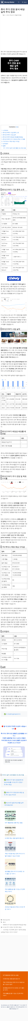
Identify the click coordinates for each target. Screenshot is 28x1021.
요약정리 (5, 143)
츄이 (4, 922)
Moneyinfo (6, 920)
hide (17, 127)
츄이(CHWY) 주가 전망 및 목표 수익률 (13, 139)
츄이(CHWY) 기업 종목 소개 (10, 132)
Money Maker (9, 2)
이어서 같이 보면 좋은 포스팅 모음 (15, 148)
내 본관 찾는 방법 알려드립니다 (14, 838)
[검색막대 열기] (19, 2)
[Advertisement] (14, 34)
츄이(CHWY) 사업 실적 (9, 135)
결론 (4, 146)
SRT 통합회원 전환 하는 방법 (13, 823)
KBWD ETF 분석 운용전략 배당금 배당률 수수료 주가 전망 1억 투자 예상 (13, 782)
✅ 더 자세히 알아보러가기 (12, 714)
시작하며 (5, 130)
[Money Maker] (2, 2)
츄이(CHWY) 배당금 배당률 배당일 (12, 137)
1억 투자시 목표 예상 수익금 (10, 141)
